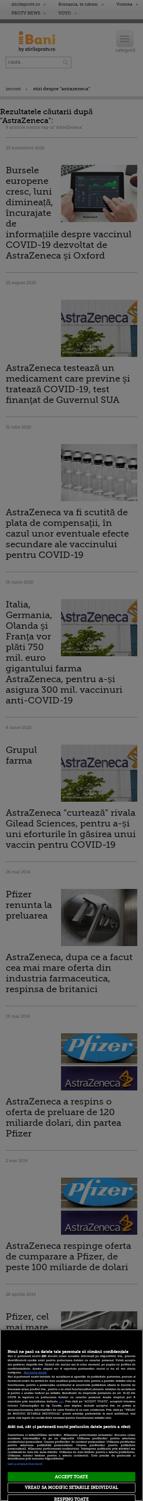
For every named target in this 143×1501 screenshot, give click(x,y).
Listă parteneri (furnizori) (25, 1464)
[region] (71, 1415)
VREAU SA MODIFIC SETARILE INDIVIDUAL (71, 1487)
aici (61, 1401)
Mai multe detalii (35, 1372)
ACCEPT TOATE (71, 1476)
